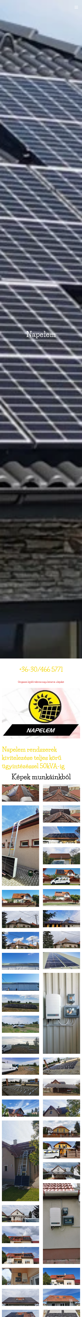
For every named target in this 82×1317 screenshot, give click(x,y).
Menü (76, 7)
